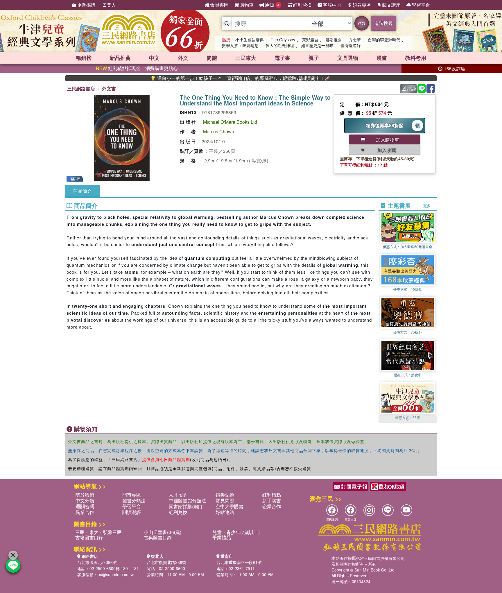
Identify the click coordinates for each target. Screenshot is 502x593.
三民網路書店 (81, 88)
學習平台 (421, 4)
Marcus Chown (218, 131)
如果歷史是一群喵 (317, 45)
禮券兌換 (225, 494)
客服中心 (332, 4)
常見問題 (225, 500)
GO (361, 23)
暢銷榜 (84, 58)
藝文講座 (391, 4)
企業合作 (271, 506)
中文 (154, 58)
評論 (411, 88)
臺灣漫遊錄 (350, 45)
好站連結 (225, 512)
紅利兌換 (302, 4)
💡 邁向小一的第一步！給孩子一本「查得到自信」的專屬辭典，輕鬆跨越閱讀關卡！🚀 (216, 78)
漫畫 (381, 58)
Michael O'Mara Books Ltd (230, 122)
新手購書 (271, 500)
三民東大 (245, 58)
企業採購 (86, 4)
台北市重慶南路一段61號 (239, 562)
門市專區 (131, 494)
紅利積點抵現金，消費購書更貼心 (137, 68)
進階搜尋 (383, 23)
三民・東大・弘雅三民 (98, 532)
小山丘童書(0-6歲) (162, 532)
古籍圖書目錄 (89, 537)
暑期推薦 (333, 39)
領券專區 (361, 4)
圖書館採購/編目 (185, 506)
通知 (272, 4)
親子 (314, 58)
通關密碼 (85, 506)
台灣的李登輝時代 (384, 39)
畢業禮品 (221, 537)
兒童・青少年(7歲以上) (236, 532)
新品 (120, 58)
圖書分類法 (134, 500)
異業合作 (85, 512)
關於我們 (85, 494)
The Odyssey (283, 39)
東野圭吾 (310, 39)
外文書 (109, 88)
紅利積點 (271, 494)
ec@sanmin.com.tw (116, 574)
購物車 (247, 4)
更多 (427, 205)
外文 (183, 58)
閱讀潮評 (131, 512)
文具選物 (347, 58)
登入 (111, 4)
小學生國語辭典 (249, 39)
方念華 (355, 39)
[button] (408, 419)
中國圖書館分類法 (187, 500)
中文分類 (85, 500)
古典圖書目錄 (158, 537)
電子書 (282, 58)
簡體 (212, 58)
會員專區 (219, 4)
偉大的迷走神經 (280, 45)
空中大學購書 (229, 506)
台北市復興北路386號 (97, 562)
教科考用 (415, 58)
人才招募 (178, 494)
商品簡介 (82, 190)
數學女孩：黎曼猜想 (240, 45)
